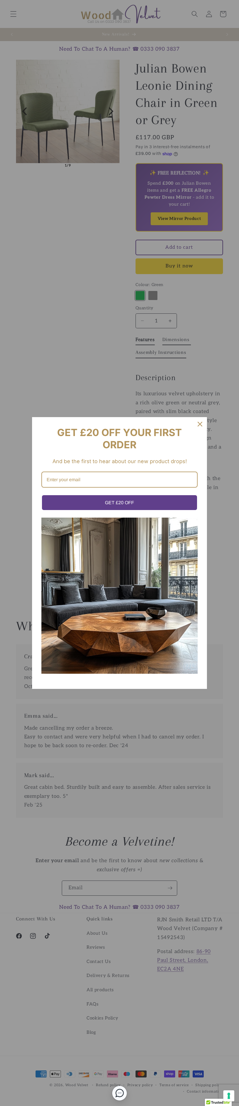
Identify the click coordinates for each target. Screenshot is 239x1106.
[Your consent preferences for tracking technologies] (228, 1095)
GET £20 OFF (119, 502)
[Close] (200, 424)
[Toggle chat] (119, 1093)
